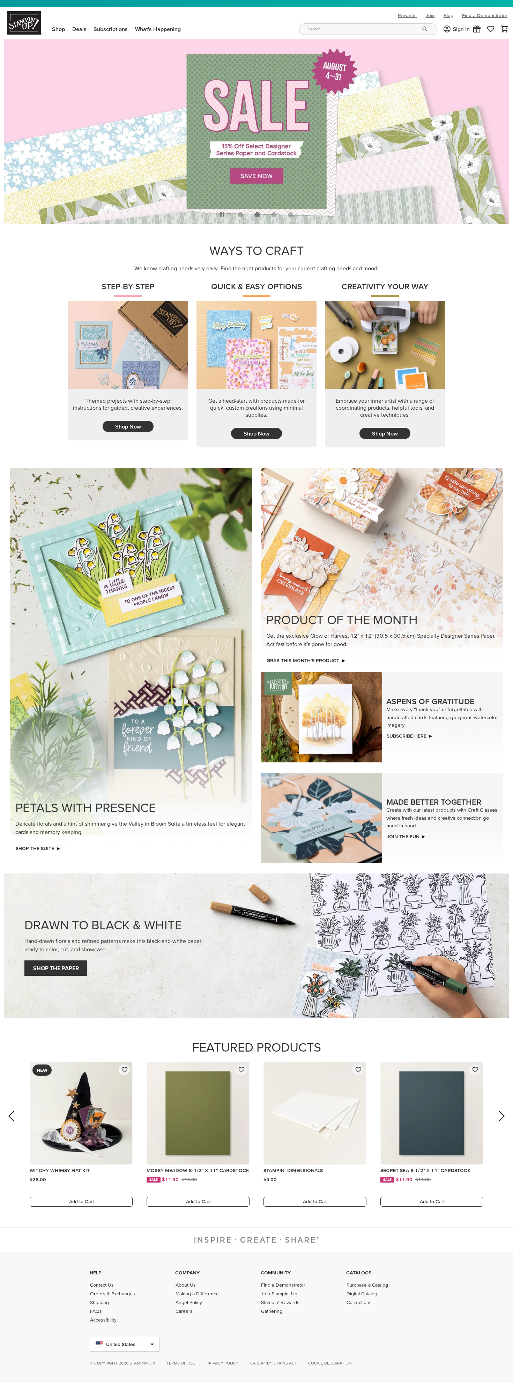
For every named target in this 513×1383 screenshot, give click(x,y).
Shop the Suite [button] (35, 846)
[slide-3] (290, 213)
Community (276, 1272)
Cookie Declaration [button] (330, 1363)
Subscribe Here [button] (406, 734)
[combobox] (368, 29)
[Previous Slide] (12, 1124)
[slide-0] (240, 213)
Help (96, 1272)
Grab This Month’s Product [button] (303, 658)
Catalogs (358, 1272)
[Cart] (504, 29)
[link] (490, 29)
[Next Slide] (501, 1124)
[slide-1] (257, 213)
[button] (477, 29)
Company (187, 1272)
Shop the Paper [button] (56, 966)
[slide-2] (274, 213)
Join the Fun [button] (403, 834)
